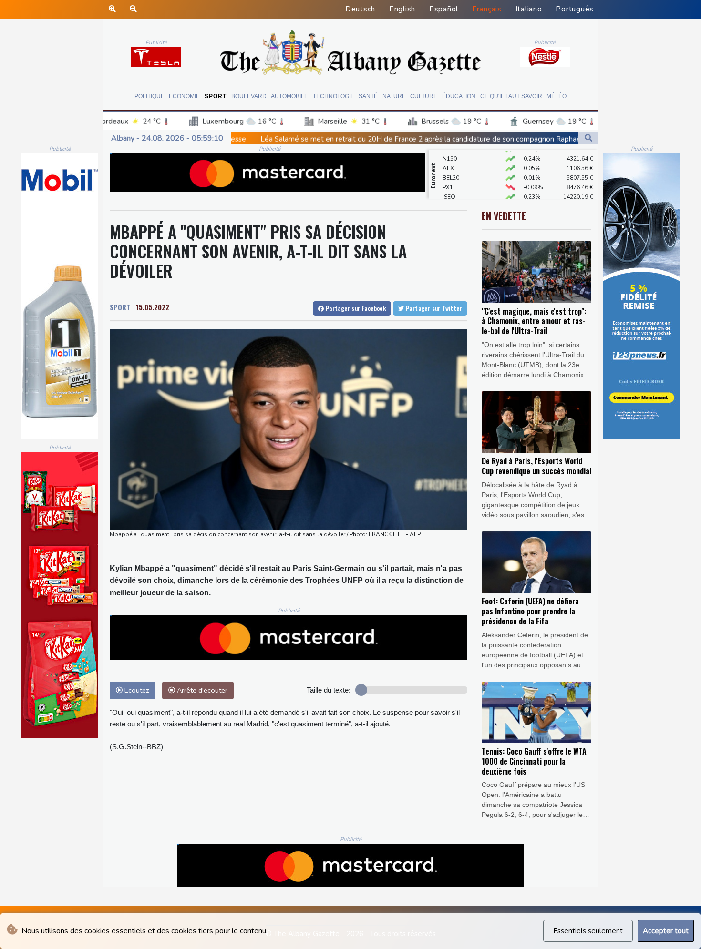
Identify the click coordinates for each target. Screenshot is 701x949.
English (402, 9)
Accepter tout (666, 931)
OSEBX (452, 192)
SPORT (120, 307)
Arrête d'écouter (201, 690)
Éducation (458, 96)
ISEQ (449, 182)
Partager (355, 308)
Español (443, 9)
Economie (184, 96)
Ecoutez (136, 690)
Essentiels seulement (588, 931)
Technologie (333, 96)
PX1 (448, 173)
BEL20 (451, 163)
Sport (216, 96)
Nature (394, 96)
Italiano (528, 9)
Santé (368, 96)
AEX (448, 154)
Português (575, 9)
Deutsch (360, 9)
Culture (423, 96)
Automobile (289, 96)
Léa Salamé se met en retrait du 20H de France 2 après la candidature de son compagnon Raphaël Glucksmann (336, 139)
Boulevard (249, 96)
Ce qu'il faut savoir (511, 96)
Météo (556, 96)
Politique (149, 96)
